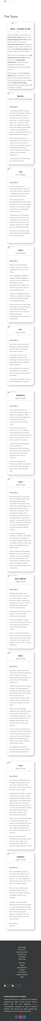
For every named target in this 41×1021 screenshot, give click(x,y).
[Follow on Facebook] (16, 1017)
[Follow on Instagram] (20, 1017)
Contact (22, 970)
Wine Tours (22, 950)
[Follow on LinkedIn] (24, 1017)
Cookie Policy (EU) (22, 974)
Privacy (22, 965)
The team (22, 963)
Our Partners (22, 972)
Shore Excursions (22, 952)
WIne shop (22, 959)
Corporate (22, 957)
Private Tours (22, 954)
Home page (22, 947)
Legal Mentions (22, 967)
